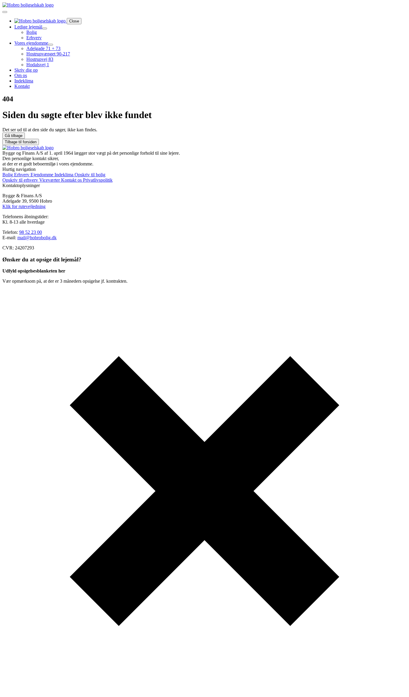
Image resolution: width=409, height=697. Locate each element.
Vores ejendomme (31, 43)
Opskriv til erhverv (20, 180)
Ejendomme (42, 174)
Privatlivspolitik (98, 180)
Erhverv (22, 174)
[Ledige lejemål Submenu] (44, 28)
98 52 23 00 (30, 232)
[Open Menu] (4, 12)
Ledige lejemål (28, 26)
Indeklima (23, 80)
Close (74, 21)
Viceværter (50, 180)
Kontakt (22, 86)
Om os (20, 75)
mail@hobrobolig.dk (37, 237)
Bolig (8, 174)
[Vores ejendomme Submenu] (50, 45)
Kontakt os (72, 180)
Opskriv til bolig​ (90, 174)
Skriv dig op (26, 70)
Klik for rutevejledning (24, 206)
